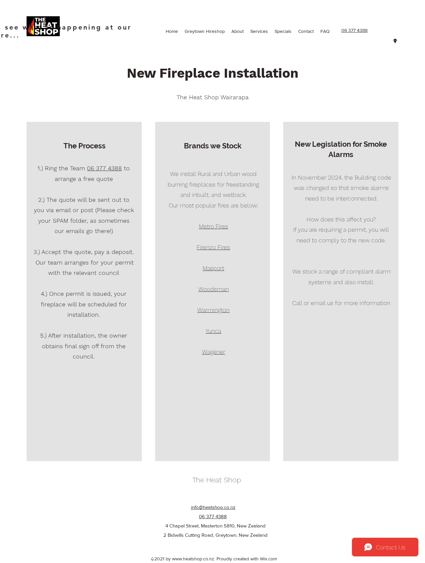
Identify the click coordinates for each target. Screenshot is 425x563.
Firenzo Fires (213, 247)
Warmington (213, 309)
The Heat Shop (216, 480)
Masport (213, 268)
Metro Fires (213, 226)
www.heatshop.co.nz (193, 558)
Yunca (213, 330)
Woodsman (213, 288)
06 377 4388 (104, 168)
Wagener (213, 351)
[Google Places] (395, 41)
